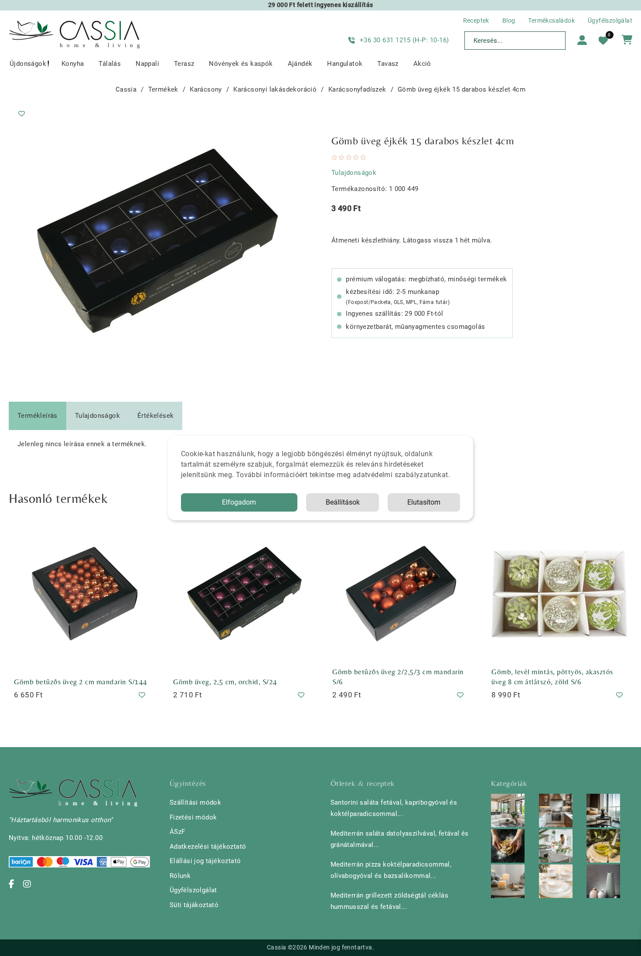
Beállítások (343, 502)
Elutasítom (423, 502)
